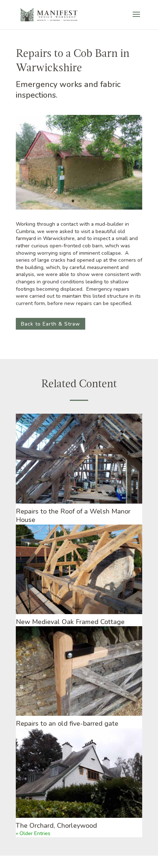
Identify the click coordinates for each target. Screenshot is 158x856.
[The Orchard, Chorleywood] (79, 773)
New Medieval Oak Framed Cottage (70, 621)
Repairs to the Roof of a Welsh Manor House (73, 515)
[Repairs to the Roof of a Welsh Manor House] (79, 458)
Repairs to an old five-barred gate (67, 723)
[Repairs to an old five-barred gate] (79, 671)
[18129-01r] (79, 209)
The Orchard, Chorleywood (56, 825)
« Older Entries (33, 833)
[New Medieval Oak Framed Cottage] (79, 569)
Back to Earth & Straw (50, 323)
